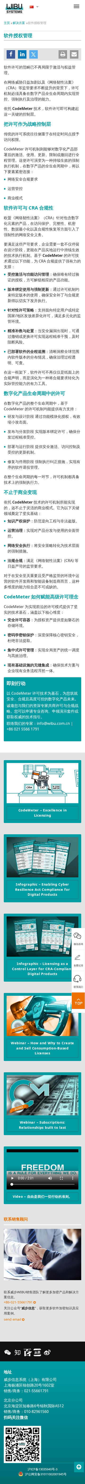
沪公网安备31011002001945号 (46, 1474)
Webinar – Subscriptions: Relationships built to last (42, 1125)
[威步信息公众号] (7, 1352)
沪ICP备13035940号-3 (42, 1469)
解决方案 (19, 23)
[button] (11, 54)
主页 (7, 23)
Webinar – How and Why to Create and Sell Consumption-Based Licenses (42, 1048)
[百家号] (27, 1352)
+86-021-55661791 (18, 1302)
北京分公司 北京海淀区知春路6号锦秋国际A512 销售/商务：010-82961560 (34, 1406)
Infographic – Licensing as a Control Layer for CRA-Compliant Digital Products (42, 968)
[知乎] (17, 1352)
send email (12, 1319)
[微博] (47, 1352)
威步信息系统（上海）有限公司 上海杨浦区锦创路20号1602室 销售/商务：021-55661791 (30, 1385)
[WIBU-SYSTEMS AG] (14, 8)
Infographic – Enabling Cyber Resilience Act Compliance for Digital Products (42, 889)
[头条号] (37, 1352)
